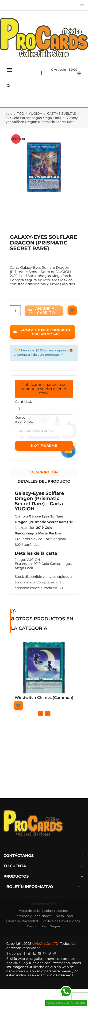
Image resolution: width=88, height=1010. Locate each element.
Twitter (29, 954)
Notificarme (44, 446)
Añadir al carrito (46, 310)
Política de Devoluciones (61, 921)
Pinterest (44, 954)
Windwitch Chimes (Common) (44, 698)
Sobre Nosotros (56, 911)
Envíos (32, 926)
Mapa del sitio (29, 911)
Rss (34, 954)
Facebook (24, 954)
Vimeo (49, 954)
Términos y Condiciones (33, 916)
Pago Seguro (51, 926)
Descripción (44, 472)
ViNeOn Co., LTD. (45, 943)
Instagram (55, 954)
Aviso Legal (64, 916)
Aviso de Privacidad (23, 921)
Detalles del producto (44, 481)
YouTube (39, 954)
